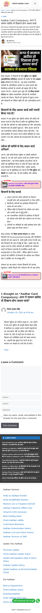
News (8, 10)
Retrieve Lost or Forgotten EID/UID (19, 504)
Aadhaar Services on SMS (15, 536)
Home (3, 10)
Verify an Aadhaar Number (15, 496)
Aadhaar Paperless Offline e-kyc (17, 508)
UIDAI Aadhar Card (20, 3)
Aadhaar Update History (14, 565)
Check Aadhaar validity (13, 520)
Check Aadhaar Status (13, 590)
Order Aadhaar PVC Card (14, 598)
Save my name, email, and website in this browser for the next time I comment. (22, 416)
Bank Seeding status (12, 516)
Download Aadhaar (11, 594)
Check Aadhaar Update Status (16, 554)
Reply (6, 350)
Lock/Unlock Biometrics (13, 524)
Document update (11, 550)
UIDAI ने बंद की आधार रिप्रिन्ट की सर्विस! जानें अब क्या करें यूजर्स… (19, 478)
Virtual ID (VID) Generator (15, 512)
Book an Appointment (12, 585)
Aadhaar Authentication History (17, 528)
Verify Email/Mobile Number (15, 500)
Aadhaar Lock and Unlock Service (18, 532)
